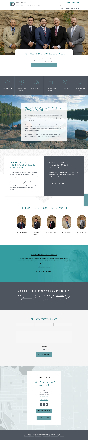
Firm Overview (36, 6)
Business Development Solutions (50, 436)
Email (36, 321)
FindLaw (62, 436)
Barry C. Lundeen (51, 232)
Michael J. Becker (21, 232)
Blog (61, 6)
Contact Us (86, 200)
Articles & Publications (71, 6)
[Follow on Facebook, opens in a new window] (41, 404)
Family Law (65, 88)
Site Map (32, 436)
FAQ (62, 8)
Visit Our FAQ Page (57, 183)
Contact (76, 8)
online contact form (27, 298)
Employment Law (36, 88)
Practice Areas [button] (53, 6)
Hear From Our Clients (44, 254)
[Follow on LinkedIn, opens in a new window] (47, 404)
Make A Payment (44, 418)
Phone (55, 321)
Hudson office (44, 396)
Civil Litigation (7, 88)
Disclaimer (44, 346)
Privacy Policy (38, 436)
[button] (5, 264)
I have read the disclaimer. (45, 349)
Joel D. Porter (66, 232)
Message (18, 329)
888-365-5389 (73, 2)
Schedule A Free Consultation (44, 65)
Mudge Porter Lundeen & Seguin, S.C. (41, 434)
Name (17, 321)
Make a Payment (68, 8)
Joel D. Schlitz (81, 232)
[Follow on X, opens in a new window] (44, 404)
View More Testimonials (44, 271)
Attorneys (44, 6)
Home (29, 6)
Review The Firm (44, 410)
